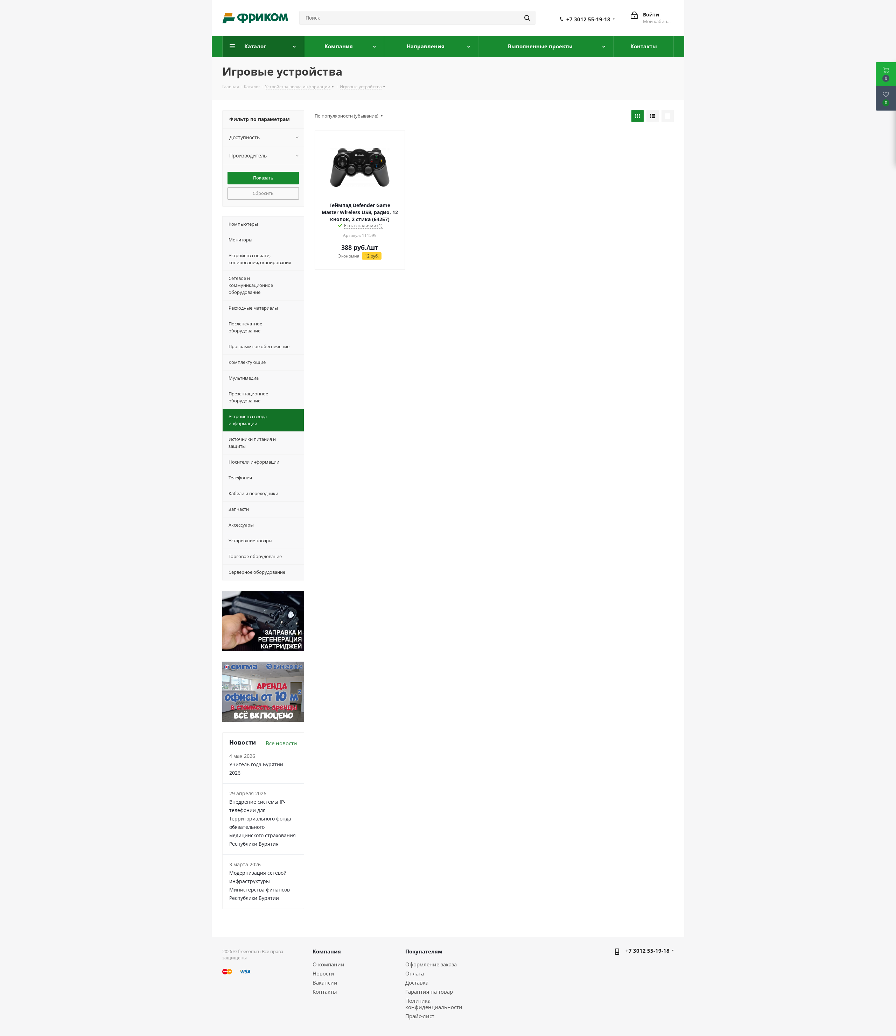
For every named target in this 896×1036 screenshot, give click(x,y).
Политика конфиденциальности (433, 1003)
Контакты (325, 991)
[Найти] (527, 18)
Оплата (414, 973)
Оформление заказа (431, 964)
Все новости (281, 743)
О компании (328, 964)
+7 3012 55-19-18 (588, 19)
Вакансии (325, 982)
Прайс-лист (419, 1016)
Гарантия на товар (429, 991)
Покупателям (423, 951)
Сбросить (263, 193)
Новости (323, 973)
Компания (327, 951)
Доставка (416, 982)
